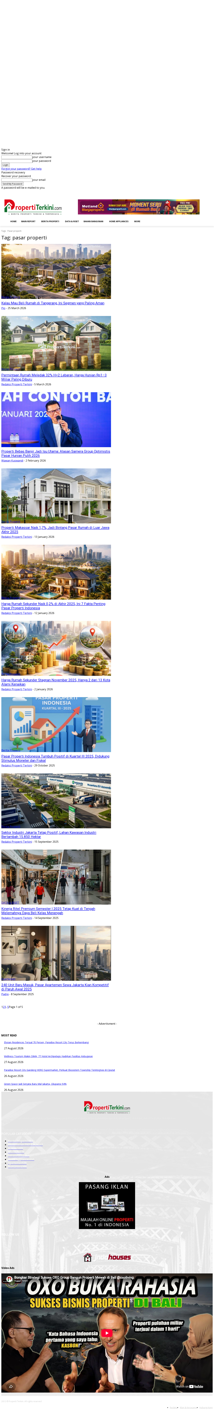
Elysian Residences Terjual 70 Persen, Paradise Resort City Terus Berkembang (46, 1042)
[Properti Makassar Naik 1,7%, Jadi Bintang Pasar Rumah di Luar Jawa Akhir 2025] (56, 495)
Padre (5, 994)
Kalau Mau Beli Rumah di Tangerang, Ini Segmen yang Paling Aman (52, 303)
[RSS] (201, 192)
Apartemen (8, 979)
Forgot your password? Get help (21, 169)
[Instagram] (192, 192)
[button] (148, 221)
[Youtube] (211, 192)
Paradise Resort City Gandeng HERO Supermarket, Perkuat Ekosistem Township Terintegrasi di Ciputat (59, 1070)
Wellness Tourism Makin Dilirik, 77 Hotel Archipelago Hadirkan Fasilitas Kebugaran (48, 1056)
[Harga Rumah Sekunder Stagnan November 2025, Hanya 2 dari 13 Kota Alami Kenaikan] (56, 648)
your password (41, 161)
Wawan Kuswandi (12, 460)
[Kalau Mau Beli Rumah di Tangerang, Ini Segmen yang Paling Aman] (56, 271)
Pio (3, 308)
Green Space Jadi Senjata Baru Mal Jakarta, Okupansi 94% (35, 1083)
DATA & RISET (10, 903)
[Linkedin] (197, 192)
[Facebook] (187, 192)
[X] (206, 192)
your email (38, 180)
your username (41, 157)
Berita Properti (10, 297)
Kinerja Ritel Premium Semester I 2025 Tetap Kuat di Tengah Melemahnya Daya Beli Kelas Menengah (48, 911)
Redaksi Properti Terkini (16, 384)
